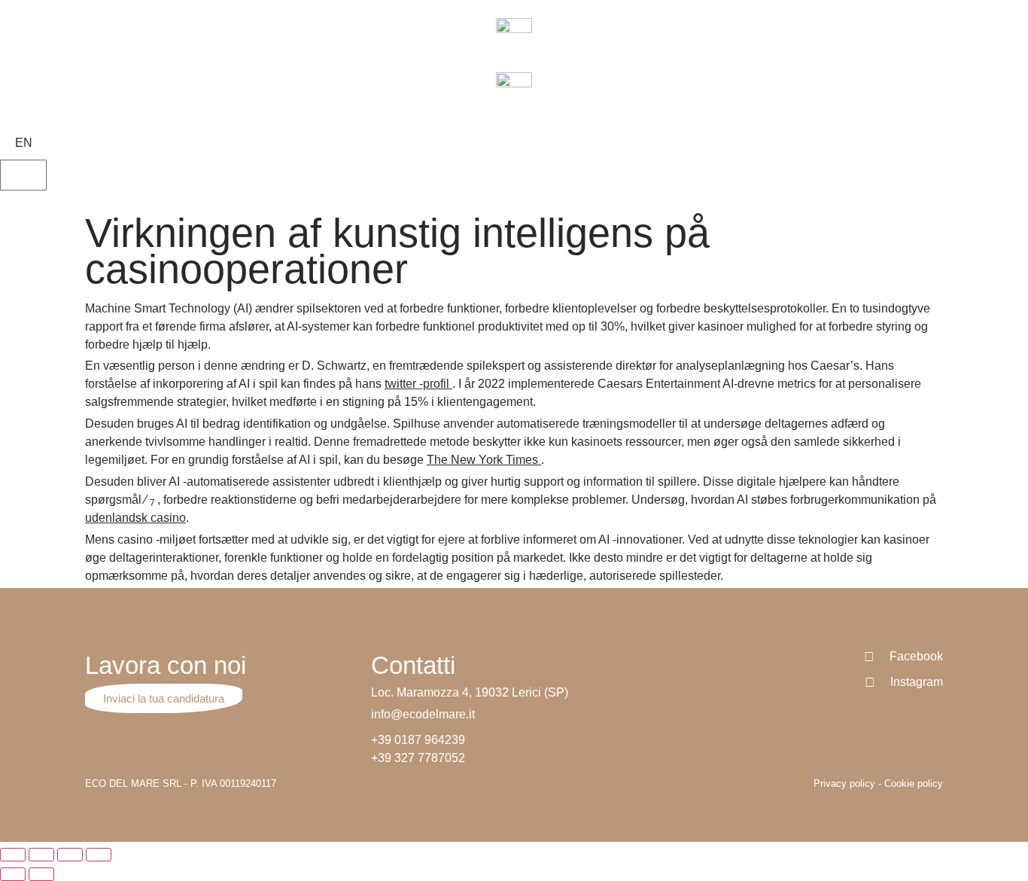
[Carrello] (23, 175)
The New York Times (484, 459)
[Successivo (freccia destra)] (41, 874)
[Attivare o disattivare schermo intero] (70, 854)
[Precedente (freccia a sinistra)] (13, 874)
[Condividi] (41, 854)
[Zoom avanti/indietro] (98, 854)
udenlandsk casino (135, 517)
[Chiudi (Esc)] (13, 854)
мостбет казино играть (2, 74)
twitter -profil (418, 383)
